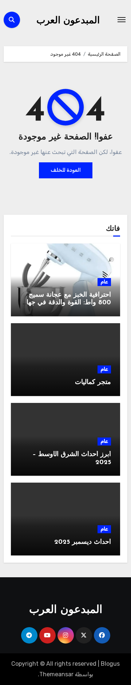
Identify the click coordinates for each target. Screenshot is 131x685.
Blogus (110, 663)
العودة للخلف (66, 170)
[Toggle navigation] (121, 19)
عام (104, 282)
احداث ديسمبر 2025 (82, 542)
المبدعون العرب (68, 21)
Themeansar (56, 674)
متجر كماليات (93, 382)
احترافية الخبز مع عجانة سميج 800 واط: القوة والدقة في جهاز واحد (67, 303)
